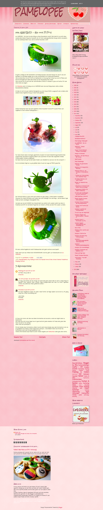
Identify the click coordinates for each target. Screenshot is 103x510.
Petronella (20, 290)
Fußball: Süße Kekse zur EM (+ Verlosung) (25, 450)
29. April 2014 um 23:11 (34, 279)
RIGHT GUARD (78, 159)
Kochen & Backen (57, 259)
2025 (75, 88)
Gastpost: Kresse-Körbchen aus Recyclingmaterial (81, 202)
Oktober (77, 120)
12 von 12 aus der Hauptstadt (82, 212)
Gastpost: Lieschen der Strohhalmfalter (80, 209)
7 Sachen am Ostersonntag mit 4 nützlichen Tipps (81, 176)
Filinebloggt (21, 271)
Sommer (22, 261)
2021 (75, 97)
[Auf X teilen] (39, 257)
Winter (74, 395)
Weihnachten (85, 393)
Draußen (86, 367)
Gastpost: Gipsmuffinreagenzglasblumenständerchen (81, 240)
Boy (29, 259)
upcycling (74, 396)
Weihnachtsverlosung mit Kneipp (82, 322)
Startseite (26, 24)
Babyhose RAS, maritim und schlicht (82, 230)
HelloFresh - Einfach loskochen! (80, 147)
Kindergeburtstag (76, 381)
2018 (75, 104)
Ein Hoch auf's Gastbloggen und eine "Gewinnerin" (81, 193)
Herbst (80, 376)
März (76, 262)
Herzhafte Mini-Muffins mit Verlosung (82, 335)
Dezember (77, 116)
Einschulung (81, 369)
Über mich (33, 24)
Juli (76, 127)
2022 (75, 95)
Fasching (87, 369)
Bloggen (86, 363)
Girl (40, 259)
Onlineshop (20, 86)
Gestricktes (74, 374)
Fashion (74, 370)
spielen (80, 395)
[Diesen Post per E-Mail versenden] (37, 257)
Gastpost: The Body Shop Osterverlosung (81, 236)
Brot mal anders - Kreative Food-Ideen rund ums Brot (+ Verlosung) (82, 303)
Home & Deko (49, 259)
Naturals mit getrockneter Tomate (81, 164)
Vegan (87, 392)
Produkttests (65, 259)
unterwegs (86, 395)
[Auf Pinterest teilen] (41, 257)
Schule (81, 386)
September (78, 123)
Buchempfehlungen (83, 365)
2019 (75, 102)
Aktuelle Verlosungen (50, 24)
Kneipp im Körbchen (80, 153)
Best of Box (77, 228)
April (76, 134)
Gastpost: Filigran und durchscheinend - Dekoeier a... (82, 216)
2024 (75, 90)
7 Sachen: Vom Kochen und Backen (81, 206)
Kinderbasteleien (77, 379)
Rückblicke (75, 386)
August (77, 125)
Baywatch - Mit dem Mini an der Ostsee (82, 156)
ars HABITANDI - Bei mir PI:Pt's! (80, 143)
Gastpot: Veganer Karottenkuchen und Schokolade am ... (80, 224)
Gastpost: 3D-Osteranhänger (82, 247)
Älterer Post (66, 337)
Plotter (80, 385)
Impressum (66, 24)
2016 (75, 109)
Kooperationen (74, 24)
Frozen (87, 370)
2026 (75, 85)
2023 (75, 92)
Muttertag (86, 383)
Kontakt (60, 24)
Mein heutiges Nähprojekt (81, 141)
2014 (75, 114)
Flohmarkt (40, 24)
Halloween (86, 374)
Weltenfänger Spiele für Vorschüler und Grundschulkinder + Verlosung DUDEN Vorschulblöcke (83, 296)
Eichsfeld (74, 369)
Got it (81, 3)
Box (73, 365)
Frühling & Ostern (34, 259)
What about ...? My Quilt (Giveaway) (81, 258)
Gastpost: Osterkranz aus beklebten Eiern (81, 250)
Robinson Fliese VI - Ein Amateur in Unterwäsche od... (81, 172)
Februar (77, 264)
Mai (76, 132)
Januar (77, 266)
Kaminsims (86, 378)
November (78, 118)
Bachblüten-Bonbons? (80, 139)
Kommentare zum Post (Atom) (27, 340)
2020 (75, 99)
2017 (75, 107)
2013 (75, 269)
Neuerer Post (18, 337)
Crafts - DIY (77, 367)
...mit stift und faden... (23, 279)
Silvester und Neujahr (80, 388)
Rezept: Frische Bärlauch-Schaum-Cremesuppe (81, 150)
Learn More (74, 3)
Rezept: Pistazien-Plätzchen (81, 255)
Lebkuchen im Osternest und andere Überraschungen (82, 186)
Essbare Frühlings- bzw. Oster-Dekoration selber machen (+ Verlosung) (83, 316)
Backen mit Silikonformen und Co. (81, 183)
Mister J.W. (17, 432)
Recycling (87, 385)
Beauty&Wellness (23, 259)
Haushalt (43, 259)
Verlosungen (75, 393)
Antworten (20, 275)
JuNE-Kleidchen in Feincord (81, 196)
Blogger (60, 507)
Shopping (17, 261)
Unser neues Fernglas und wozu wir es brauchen (26, 433)
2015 (75, 111)
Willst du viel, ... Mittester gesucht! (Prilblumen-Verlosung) (82, 310)
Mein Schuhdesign (79, 161)
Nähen (74, 385)
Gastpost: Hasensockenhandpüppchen (82, 244)
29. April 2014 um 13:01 (29, 271)
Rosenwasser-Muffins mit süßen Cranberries (81, 190)
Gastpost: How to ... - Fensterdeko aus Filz (80, 220)
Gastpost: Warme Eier (80, 233)
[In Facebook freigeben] (40, 257)
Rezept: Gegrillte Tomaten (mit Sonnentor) (81, 199)
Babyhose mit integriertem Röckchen (81, 167)
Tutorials (87, 390)
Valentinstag (76, 392)
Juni (76, 130)
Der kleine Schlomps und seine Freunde (81, 179)
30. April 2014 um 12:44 (29, 290)
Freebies (81, 370)
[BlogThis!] (38, 257)
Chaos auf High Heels (80, 253)
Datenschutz (18, 24)
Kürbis (80, 383)
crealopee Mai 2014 (79, 136)
